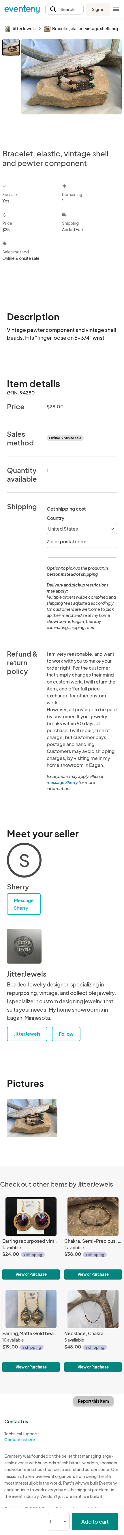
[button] (64, 9)
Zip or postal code (67, 541)
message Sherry (62, 782)
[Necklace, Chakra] (93, 1331)
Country (55, 518)
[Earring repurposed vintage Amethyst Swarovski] (31, 1238)
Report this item (93, 1401)
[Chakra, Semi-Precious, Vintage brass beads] (93, 1238)
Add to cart (95, 1521)
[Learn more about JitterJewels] (24, 946)
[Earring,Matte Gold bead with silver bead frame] (31, 1331)
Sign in (98, 9)
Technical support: (21, 1436)
